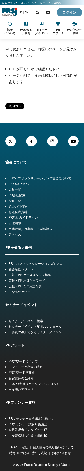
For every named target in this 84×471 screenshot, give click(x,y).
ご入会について (19, 183)
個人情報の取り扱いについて (53, 447)
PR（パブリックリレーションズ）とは (36, 263)
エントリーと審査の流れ (26, 366)
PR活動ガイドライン (23, 217)
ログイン (69, 12)
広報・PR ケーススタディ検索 (30, 274)
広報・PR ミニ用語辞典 (25, 286)
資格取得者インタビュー (26, 429)
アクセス (15, 234)
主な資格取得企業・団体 (26, 435)
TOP (14, 447)
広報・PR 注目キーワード (27, 280)
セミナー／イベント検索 (26, 321)
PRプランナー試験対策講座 (28, 424)
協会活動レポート (21, 269)
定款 (25, 447)
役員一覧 (15, 200)
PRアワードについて (23, 361)
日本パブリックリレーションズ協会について (40, 178)
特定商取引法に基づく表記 (28, 452)
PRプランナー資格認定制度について (34, 418)
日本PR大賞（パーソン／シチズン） (34, 383)
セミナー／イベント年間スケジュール (35, 326)
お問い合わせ (61, 452)
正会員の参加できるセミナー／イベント (37, 332)
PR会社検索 (17, 195)
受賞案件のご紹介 (21, 378)
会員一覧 (15, 189)
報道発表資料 (18, 212)
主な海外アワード (21, 291)
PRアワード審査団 (22, 372)
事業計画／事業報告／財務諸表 (30, 228)
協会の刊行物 (18, 206)
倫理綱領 (15, 223)
